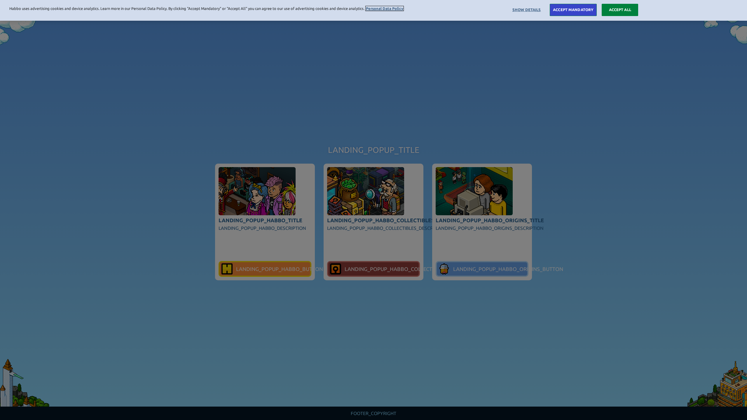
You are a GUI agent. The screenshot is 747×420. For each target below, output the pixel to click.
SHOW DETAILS (526, 10)
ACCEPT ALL (620, 10)
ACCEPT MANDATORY (573, 10)
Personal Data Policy (384, 8)
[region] (373, 10)
